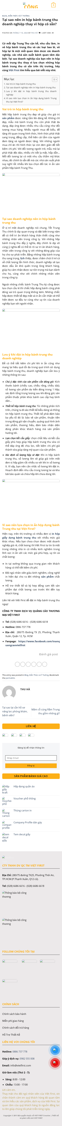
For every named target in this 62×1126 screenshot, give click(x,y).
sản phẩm (8, 118)
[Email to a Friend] (33, 664)
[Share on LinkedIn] (44, 664)
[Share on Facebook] (22, 664)
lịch (22, 258)
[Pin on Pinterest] (39, 664)
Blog (4, 16)
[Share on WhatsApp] (17, 664)
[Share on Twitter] (28, 664)
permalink (10, 678)
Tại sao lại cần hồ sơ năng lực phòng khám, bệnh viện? (15, 711)
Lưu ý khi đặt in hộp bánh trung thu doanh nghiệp (31, 93)
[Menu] (8, 5)
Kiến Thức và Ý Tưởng (18, 16)
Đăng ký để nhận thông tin (31, 747)
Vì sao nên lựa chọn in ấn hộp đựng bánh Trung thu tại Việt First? (31, 100)
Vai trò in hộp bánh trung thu (21, 83)
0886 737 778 (19, 1051)
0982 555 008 (27, 1058)
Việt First (13, 70)
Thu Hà (34, 33)
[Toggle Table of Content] (53, 79)
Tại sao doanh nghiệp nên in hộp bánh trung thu (31, 87)
